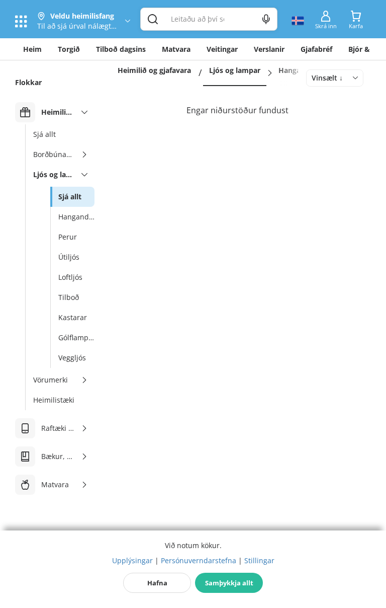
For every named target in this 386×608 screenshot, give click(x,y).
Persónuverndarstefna (198, 560)
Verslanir (269, 49)
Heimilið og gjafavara (154, 70)
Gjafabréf (316, 49)
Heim (32, 49)
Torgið (69, 49)
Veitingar (222, 49)
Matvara (176, 49)
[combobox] (335, 78)
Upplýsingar (132, 560)
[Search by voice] (266, 19)
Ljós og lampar (234, 70)
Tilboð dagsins (121, 49)
